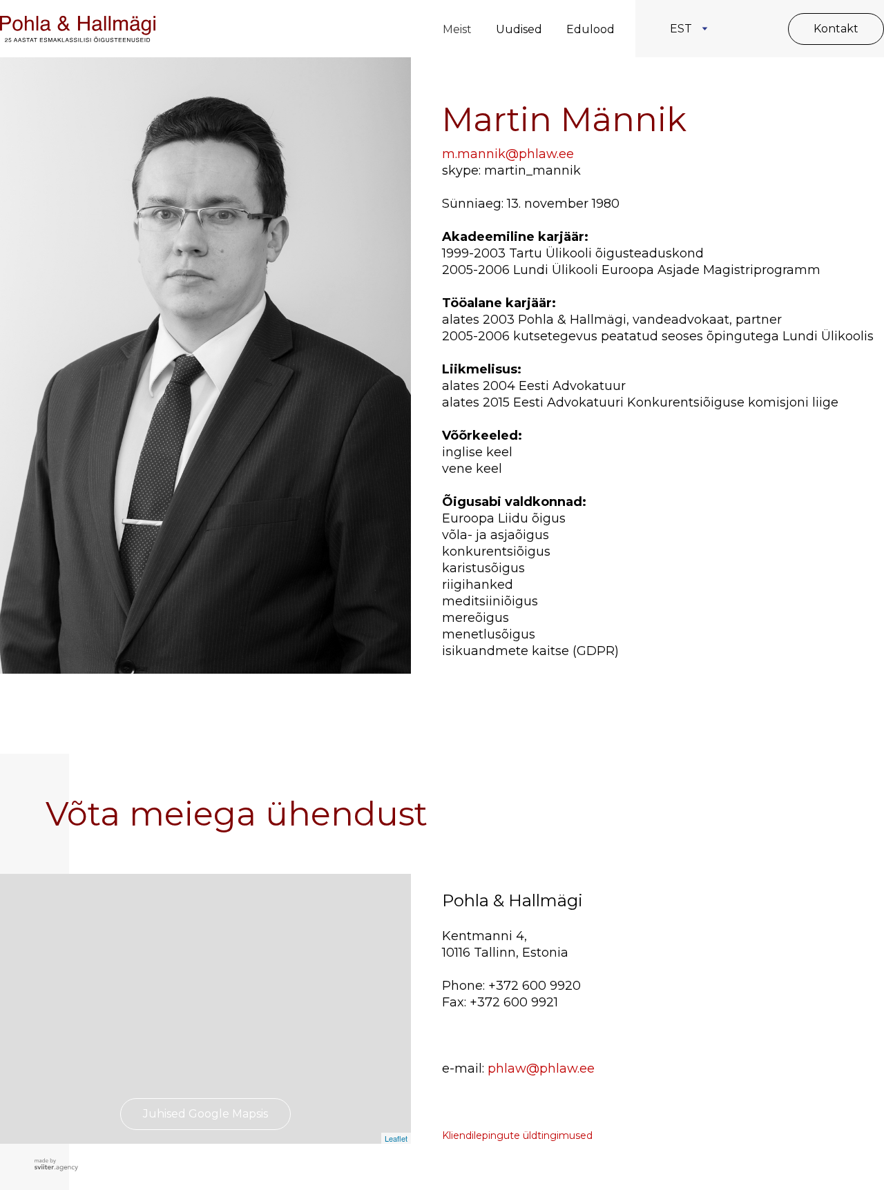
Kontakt (836, 28)
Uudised (519, 29)
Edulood (590, 29)
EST (681, 28)
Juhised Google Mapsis (205, 1113)
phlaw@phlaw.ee (541, 1068)
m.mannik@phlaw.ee (508, 154)
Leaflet (396, 1138)
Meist (457, 29)
